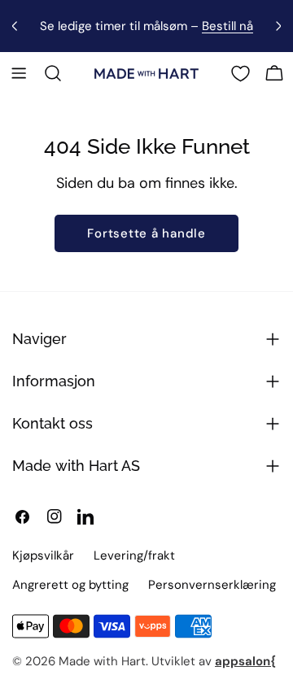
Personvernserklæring (212, 585)
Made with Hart (102, 661)
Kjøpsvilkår (43, 555)
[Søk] (53, 73)
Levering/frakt (134, 555)
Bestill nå (227, 26)
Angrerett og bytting (70, 585)
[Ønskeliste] (240, 73)
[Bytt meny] (18, 73)
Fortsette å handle (146, 233)
